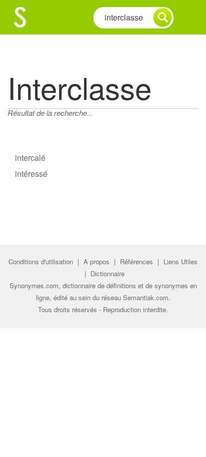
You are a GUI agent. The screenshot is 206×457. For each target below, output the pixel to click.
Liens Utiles (181, 261)
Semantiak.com (145, 297)
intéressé (31, 173)
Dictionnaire (107, 273)
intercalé (30, 157)
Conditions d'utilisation (40, 261)
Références (136, 261)
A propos (97, 261)
